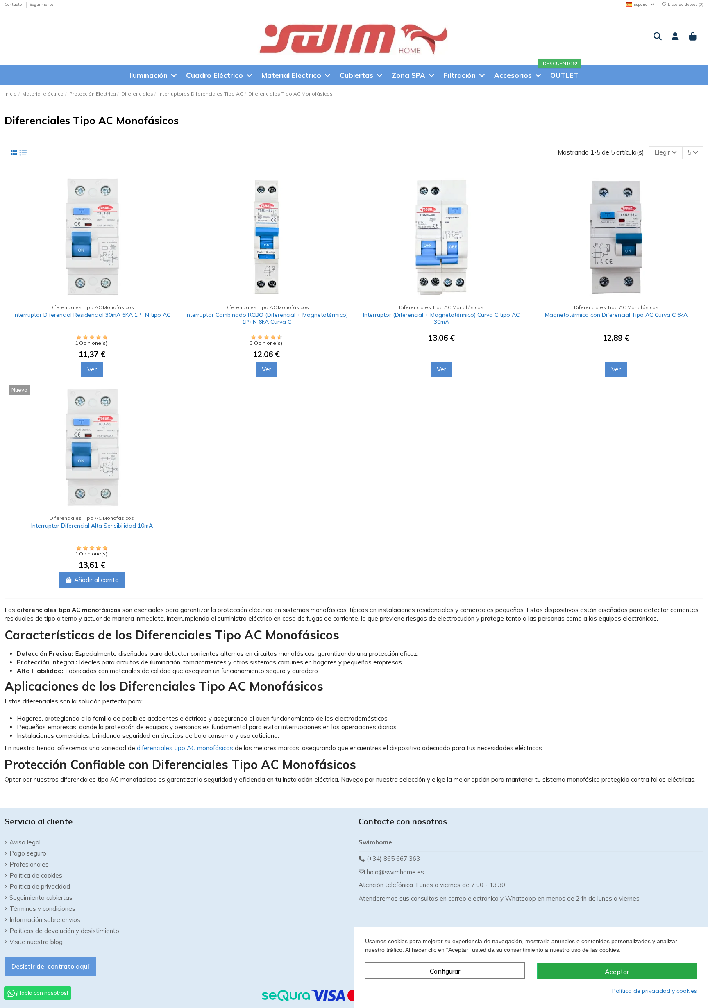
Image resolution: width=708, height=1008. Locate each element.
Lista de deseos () (685, 4)
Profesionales (29, 864)
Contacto (14, 4)
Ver (92, 369)
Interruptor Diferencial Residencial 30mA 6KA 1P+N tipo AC (92, 315)
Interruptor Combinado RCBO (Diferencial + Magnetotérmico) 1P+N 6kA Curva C (267, 318)
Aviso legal (25, 842)
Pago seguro (27, 853)
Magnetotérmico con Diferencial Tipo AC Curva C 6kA (616, 315)
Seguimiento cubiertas (41, 897)
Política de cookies (35, 875)
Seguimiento (41, 4)
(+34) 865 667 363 (393, 858)
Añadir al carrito (96, 580)
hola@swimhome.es (395, 872)
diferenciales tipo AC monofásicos (185, 748)
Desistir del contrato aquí (50, 966)
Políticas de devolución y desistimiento (64, 931)
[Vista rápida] (168, 216)
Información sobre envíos (44, 920)
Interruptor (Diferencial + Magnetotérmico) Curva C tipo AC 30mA (441, 318)
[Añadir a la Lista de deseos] (168, 202)
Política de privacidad (39, 886)
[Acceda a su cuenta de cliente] (675, 36)
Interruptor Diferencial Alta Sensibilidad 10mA (92, 525)
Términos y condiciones (42, 908)
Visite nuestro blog (36, 942)
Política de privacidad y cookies (654, 990)
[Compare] (168, 187)
